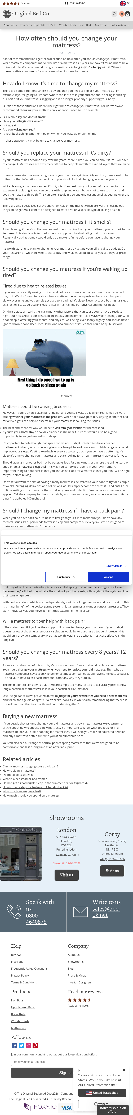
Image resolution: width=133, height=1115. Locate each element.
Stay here (102, 1104)
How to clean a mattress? (19, 770)
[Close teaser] (96, 1104)
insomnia (76, 316)
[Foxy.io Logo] (40, 1107)
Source (66, 396)
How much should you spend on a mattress (31, 795)
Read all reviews (78, 1006)
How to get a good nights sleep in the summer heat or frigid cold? (45, 783)
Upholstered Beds (23, 1007)
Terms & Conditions (24, 982)
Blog (71, 968)
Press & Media (77, 975)
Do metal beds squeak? (18, 775)
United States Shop (105, 1093)
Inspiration (18, 962)
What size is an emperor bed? (22, 791)
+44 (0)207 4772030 (66, 855)
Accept (108, 576)
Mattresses (18, 1028)
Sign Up (66, 1072)
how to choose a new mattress (40, 728)
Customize (63, 576)
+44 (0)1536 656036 (112, 859)
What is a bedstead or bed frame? (25, 779)
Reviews (16, 955)
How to (70, 52)
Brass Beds (18, 1014)
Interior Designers (80, 982)
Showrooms (76, 962)
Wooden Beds (20, 1021)
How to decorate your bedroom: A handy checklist (35, 787)
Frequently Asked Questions (29, 968)
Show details (114, 565)
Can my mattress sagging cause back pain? (30, 766)
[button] (113, 1110)
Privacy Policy (20, 975)
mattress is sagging (39, 99)
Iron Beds (17, 1000)
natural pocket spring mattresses (63, 743)
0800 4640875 (36, 918)
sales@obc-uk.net (106, 911)
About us (74, 955)
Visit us (66, 875)
